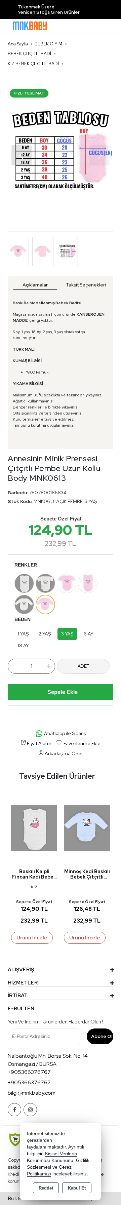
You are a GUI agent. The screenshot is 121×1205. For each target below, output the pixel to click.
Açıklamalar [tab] (35, 285)
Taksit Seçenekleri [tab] (86, 285)
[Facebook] (14, 1109)
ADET (83, 666)
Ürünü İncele (31, 937)
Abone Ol (101, 1036)
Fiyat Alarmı (39, 743)
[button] (21, 155)
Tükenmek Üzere (36, 7)
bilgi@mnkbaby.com (31, 1092)
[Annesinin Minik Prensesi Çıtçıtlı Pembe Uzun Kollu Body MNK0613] (60, 152)
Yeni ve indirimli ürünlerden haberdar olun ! (55, 1021)
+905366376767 (29, 1072)
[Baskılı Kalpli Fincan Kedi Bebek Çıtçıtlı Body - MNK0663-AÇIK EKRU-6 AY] (34, 827)
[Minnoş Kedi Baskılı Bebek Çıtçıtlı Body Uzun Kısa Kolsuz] (87, 827)
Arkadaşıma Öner (64, 753)
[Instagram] (30, 1109)
